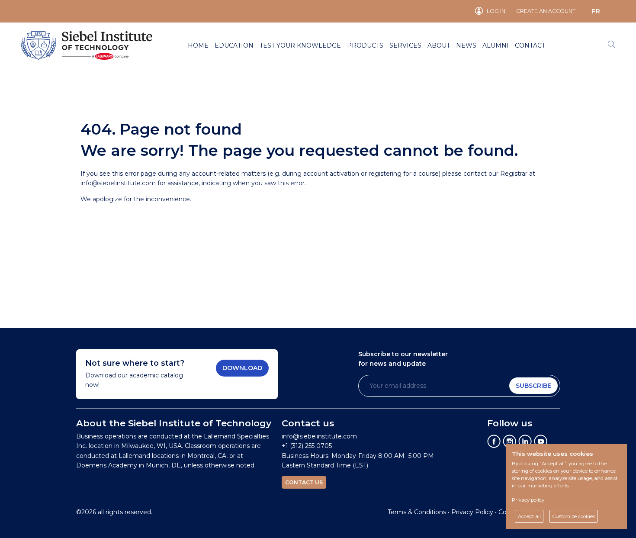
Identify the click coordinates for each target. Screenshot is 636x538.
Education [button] (234, 45)
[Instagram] (510, 441)
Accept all (529, 516)
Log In (496, 11)
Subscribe (533, 386)
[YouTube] (541, 441)
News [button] (466, 45)
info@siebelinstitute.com (118, 183)
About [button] (438, 45)
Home (198, 45)
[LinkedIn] (525, 441)
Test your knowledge (300, 45)
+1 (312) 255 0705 (307, 446)
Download (242, 368)
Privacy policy (528, 500)
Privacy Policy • (474, 512)
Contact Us (304, 482)
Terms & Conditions (417, 512)
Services (405, 45)
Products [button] (365, 45)
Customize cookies (573, 516)
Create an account (545, 11)
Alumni (495, 45)
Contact (530, 45)
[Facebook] (494, 441)
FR (596, 11)
